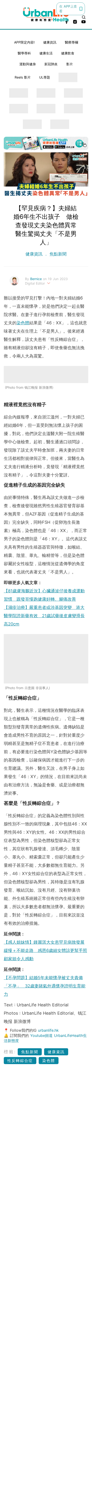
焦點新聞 (57, 253)
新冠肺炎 (51, 64)
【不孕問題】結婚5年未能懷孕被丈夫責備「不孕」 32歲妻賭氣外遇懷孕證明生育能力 (44, 986)
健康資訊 (49, 42)
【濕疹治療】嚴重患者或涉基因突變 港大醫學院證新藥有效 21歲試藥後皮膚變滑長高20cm (44, 615)
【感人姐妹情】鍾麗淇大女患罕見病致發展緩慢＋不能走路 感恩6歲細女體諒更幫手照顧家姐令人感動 (45, 950)
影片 (69, 64)
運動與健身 (27, 64)
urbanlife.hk (48, 1030)
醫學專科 (24, 53)
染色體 (23, 322)
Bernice (36, 279)
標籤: (10, 1051)
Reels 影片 (23, 77)
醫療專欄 (71, 42)
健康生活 (46, 53)
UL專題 (44, 77)
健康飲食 (67, 53)
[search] (84, 17)
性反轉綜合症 (20, 1060)
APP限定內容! (24, 42)
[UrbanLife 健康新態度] (46, 14)
